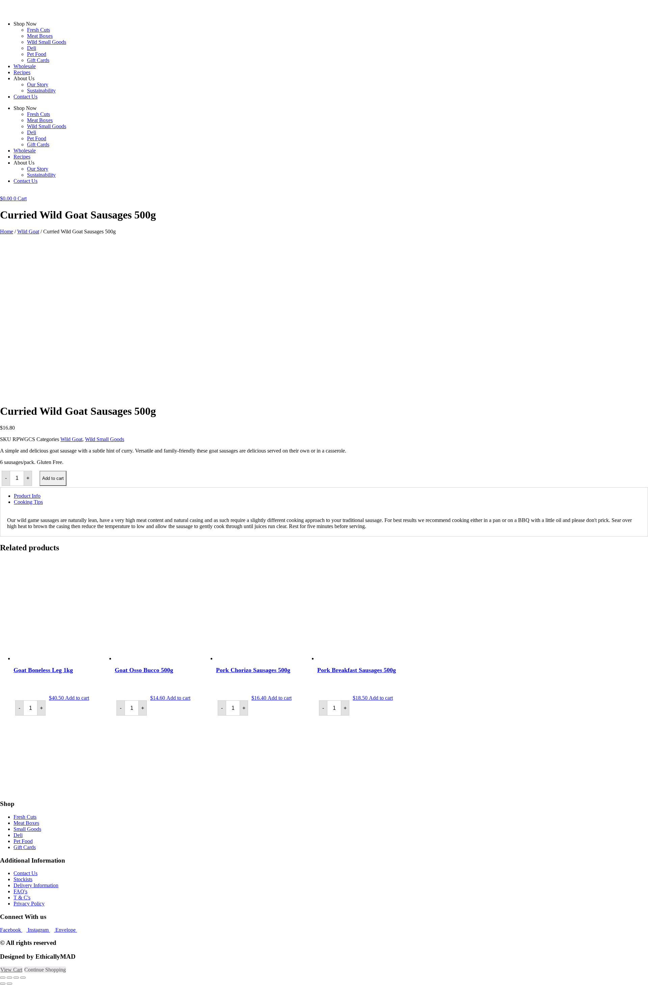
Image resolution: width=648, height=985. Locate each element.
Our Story (37, 84)
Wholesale (25, 66)
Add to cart (53, 478)
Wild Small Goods (46, 42)
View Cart (11, 970)
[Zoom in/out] (2, 978)
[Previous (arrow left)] (2, 984)
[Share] (16, 978)
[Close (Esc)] (23, 978)
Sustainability (41, 90)
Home (6, 231)
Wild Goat (28, 231)
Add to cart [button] (77, 698)
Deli (31, 48)
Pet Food (36, 54)
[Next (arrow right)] (9, 984)
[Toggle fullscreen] (9, 978)
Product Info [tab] (27, 496)
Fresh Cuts (38, 30)
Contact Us (25, 96)
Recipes (22, 72)
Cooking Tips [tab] (28, 502)
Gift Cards (38, 60)
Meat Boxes (40, 36)
